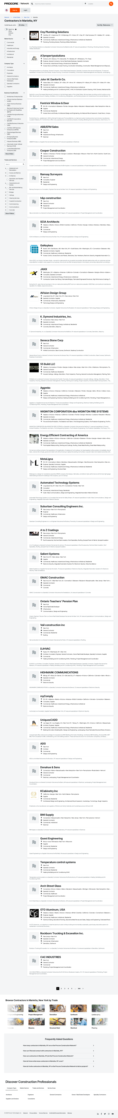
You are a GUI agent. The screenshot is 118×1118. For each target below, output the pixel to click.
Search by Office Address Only (11, 32)
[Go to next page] (82, 988)
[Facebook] (101, 1114)
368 (79, 988)
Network (25, 4)
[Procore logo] (11, 4)
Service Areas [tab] (51, 1088)
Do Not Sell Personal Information (57, 1113)
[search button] (111, 4)
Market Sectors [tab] (24, 1088)
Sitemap (69, 1113)
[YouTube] (113, 1114)
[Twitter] (105, 1114)
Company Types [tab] (11, 1088)
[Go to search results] (23, 164)
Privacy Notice (33, 1113)
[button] (5, 42)
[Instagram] (109, 1114)
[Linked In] (98, 1114)
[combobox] (98, 3)
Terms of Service (43, 1113)
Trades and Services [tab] (38, 1088)
